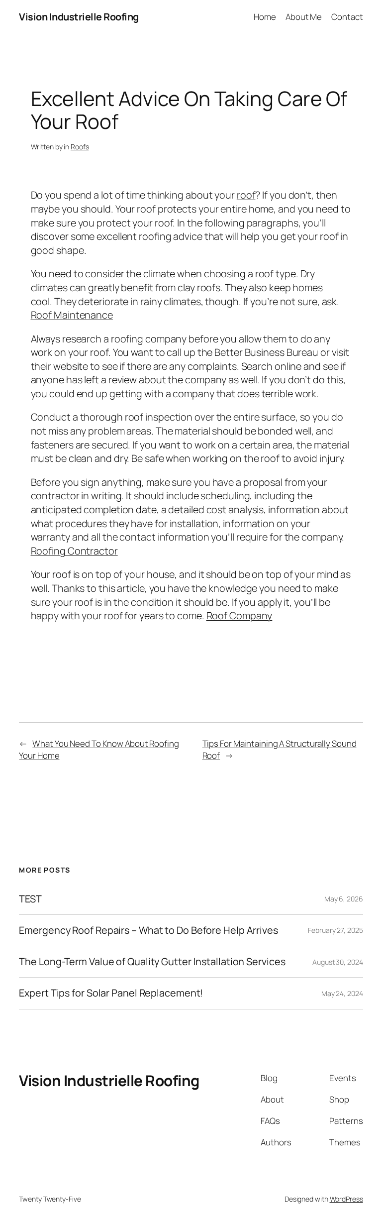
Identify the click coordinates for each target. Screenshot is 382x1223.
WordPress (346, 1199)
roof (246, 195)
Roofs (80, 146)
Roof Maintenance (72, 315)
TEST (30, 898)
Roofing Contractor (74, 550)
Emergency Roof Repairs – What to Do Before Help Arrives (148, 930)
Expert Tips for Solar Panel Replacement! (111, 993)
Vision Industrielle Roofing (79, 16)
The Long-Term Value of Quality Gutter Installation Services (152, 961)
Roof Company (239, 615)
